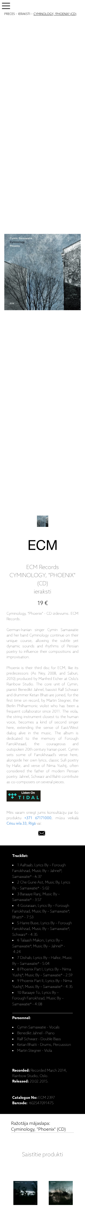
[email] (41, 834)
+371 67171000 (37, 818)
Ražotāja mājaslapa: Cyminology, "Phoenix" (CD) (38, 1126)
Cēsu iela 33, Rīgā (21, 823)
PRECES (9, 14)
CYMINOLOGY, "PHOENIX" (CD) (55, 14)
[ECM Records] (43, 546)
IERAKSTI (24, 14)
